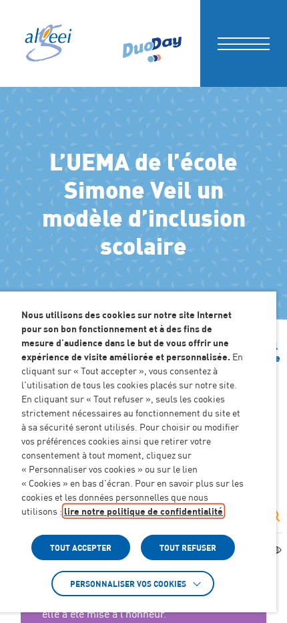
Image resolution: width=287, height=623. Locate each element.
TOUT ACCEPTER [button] (80, 547)
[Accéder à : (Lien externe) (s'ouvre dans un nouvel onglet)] (152, 43)
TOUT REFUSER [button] (188, 547)
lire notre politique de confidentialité (143, 511)
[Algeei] (47, 43)
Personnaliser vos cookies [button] (128, 583)
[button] (243, 43)
